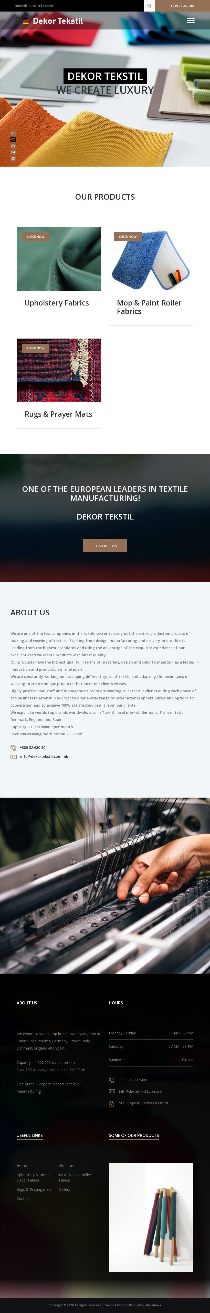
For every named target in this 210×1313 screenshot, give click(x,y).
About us (66, 1165)
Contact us (105, 545)
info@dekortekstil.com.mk (35, 6)
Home (22, 1165)
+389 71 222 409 (183, 6)
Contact (23, 1198)
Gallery (64, 1189)
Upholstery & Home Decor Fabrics (33, 1177)
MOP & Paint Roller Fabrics (75, 1177)
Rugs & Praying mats (34, 1189)
